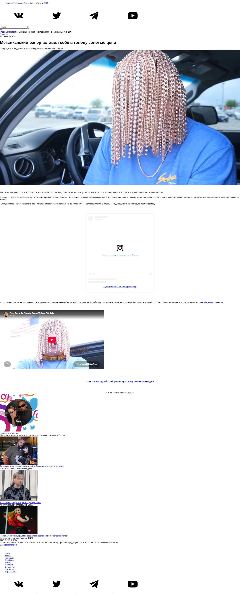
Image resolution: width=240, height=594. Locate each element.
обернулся (208, 302)
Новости (9, 3)
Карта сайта (10, 571)
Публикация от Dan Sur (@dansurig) (120, 287)
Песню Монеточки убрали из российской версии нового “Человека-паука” (34, 536)
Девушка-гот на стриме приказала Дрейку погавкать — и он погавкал (32, 466)
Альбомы (24, 3)
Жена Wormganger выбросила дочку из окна (20, 503)
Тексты (16, 3)
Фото (7, 553)
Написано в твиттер (9, 433)
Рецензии (9, 558)
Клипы (33, 3)
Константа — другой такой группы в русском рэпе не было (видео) (120, 381)
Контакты (9, 569)
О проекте (9, 567)
